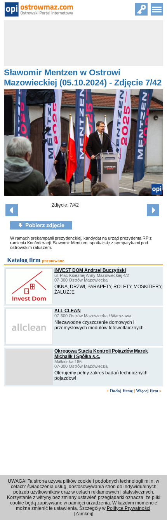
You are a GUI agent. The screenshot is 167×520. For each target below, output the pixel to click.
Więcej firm (147, 390)
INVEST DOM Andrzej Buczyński (90, 270)
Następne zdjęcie (153, 210)
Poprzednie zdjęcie (11, 210)
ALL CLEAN (67, 310)
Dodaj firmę (121, 390)
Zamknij (83, 514)
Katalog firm (23, 260)
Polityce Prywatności (128, 508)
